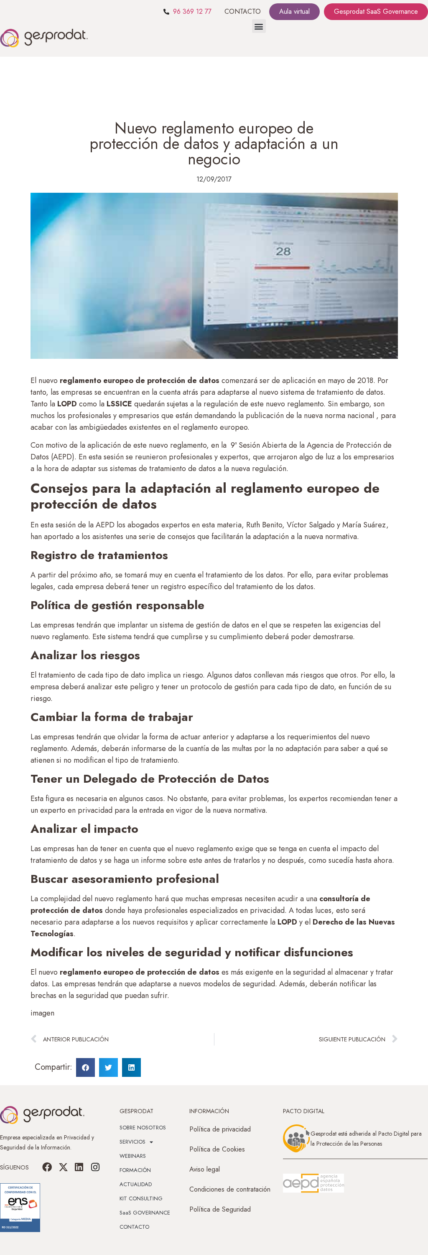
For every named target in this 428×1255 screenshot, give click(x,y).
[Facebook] (47, 1167)
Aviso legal (204, 1169)
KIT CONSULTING (141, 1198)
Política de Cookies (217, 1149)
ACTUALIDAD (136, 1184)
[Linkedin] (79, 1167)
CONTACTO (242, 11)
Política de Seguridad (220, 1209)
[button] (259, 26)
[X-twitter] (63, 1167)
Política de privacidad (220, 1129)
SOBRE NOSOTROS (143, 1128)
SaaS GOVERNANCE (145, 1213)
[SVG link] (313, 1183)
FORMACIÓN (135, 1170)
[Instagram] (95, 1167)
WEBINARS (133, 1156)
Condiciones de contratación (229, 1189)
